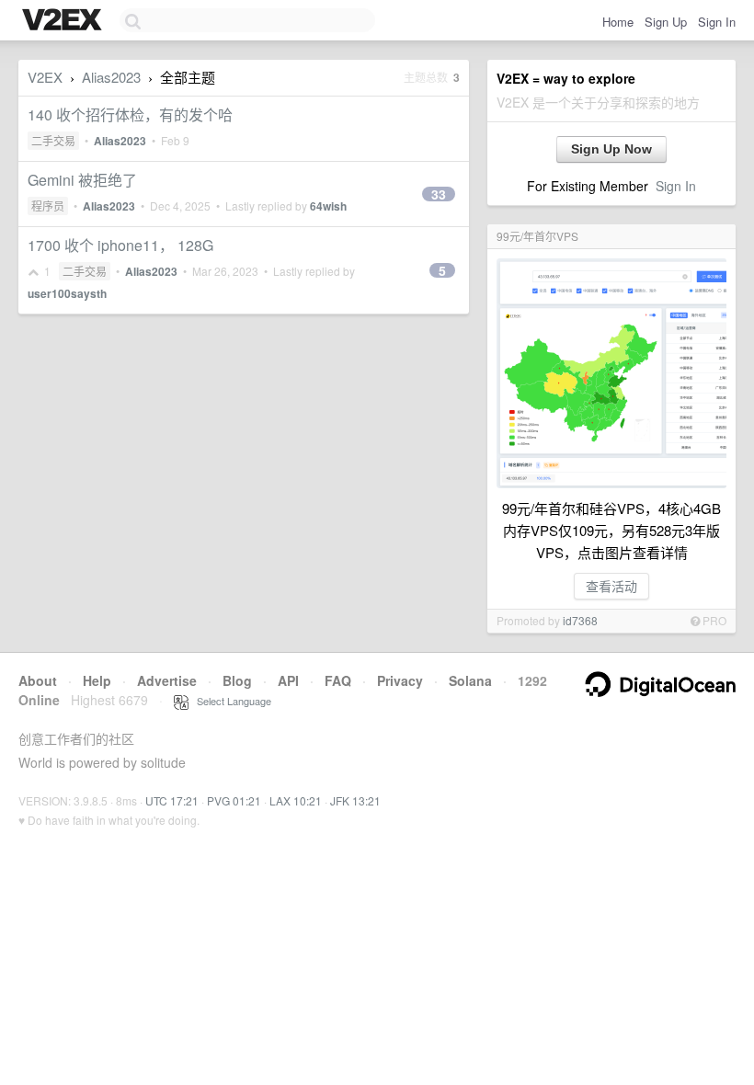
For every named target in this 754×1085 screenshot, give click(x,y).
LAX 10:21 (295, 800)
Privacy (400, 680)
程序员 (47, 205)
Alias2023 (111, 76)
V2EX (45, 76)
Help (97, 680)
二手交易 (53, 140)
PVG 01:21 (234, 800)
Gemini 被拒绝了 (82, 179)
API (288, 680)
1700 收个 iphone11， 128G (120, 245)
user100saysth (67, 293)
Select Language (229, 700)
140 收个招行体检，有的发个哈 (130, 114)
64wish (328, 206)
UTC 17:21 (172, 800)
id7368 (580, 620)
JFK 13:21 (355, 800)
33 (438, 194)
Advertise (167, 680)
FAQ (338, 680)
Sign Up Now (611, 149)
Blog (237, 680)
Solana (470, 680)
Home (618, 21)
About (37, 680)
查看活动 (611, 586)
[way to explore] (64, 21)
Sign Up (666, 21)
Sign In (717, 21)
